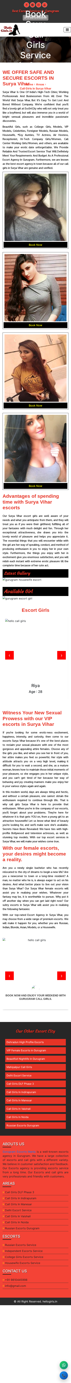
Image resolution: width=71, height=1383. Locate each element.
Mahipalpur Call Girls (19, 1067)
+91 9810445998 (16, 1279)
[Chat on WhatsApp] (64, 1365)
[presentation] (9, 655)
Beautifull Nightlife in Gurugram (26, 1058)
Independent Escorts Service (24, 1251)
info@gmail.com (15, 1286)
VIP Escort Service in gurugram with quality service (35, 997)
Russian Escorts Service (20, 1245)
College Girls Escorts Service (24, 1257)
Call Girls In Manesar (19, 1100)
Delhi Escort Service (19, 1075)
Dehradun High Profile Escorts (25, 1042)
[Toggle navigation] (67, 29)
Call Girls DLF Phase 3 (20, 1083)
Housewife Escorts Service (22, 1263)
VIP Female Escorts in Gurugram (26, 1050)
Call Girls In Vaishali (19, 1108)
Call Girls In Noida (17, 1117)
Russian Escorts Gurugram (23, 1125)
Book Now (35, 244)
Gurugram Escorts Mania (19, 1151)
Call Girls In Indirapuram (21, 1092)
